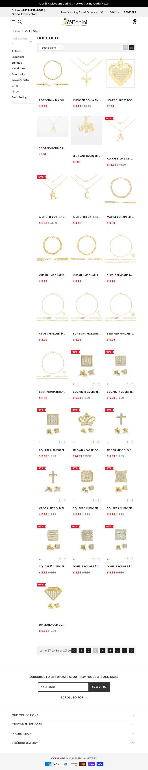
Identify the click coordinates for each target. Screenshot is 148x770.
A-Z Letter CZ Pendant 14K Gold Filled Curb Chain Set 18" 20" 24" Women (87, 217)
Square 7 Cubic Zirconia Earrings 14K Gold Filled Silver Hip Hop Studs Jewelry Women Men (120, 508)
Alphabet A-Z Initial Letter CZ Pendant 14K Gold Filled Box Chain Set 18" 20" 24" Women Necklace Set (120, 158)
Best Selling (19, 97)
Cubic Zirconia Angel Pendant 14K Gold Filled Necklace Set (87, 100)
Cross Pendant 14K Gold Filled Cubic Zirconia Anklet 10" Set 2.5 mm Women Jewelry (53, 333)
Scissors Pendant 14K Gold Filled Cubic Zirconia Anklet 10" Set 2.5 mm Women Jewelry (87, 333)
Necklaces (18, 68)
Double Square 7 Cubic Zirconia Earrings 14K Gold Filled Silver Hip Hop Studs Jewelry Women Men (87, 566)
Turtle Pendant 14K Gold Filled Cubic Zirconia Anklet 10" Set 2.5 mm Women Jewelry (120, 275)
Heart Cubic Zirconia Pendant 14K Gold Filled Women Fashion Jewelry (120, 100)
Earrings (17, 62)
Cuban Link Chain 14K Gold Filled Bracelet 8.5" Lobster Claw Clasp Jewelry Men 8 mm (53, 275)
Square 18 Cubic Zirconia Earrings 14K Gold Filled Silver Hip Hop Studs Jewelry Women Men (87, 392)
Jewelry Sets (20, 80)
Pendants (18, 74)
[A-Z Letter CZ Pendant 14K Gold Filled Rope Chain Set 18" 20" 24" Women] (52, 190)
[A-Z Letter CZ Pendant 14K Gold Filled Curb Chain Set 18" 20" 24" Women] (86, 190)
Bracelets (18, 57)
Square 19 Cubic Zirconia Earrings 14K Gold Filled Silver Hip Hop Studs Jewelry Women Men (53, 450)
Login (113, 12)
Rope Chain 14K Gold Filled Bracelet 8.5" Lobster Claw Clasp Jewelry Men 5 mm (53, 100)
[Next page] (131, 650)
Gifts (15, 86)
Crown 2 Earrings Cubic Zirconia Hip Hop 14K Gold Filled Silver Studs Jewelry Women (87, 450)
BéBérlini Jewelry (86, 758)
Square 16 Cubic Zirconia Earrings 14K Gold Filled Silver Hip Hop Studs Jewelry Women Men (53, 566)
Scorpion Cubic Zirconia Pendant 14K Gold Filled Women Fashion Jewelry (53, 148)
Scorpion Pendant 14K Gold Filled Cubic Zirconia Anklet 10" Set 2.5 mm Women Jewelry (53, 392)
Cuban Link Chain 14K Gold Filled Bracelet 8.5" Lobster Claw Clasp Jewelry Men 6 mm (87, 275)
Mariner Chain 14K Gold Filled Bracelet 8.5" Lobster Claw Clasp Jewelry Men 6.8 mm (120, 217)
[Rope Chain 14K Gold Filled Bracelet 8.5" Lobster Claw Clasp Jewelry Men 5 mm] (52, 73)
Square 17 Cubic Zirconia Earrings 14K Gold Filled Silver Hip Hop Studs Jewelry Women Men (120, 392)
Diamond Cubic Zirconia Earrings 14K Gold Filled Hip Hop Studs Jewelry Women (53, 625)
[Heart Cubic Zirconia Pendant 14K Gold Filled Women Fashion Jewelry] (120, 73)
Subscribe (99, 687)
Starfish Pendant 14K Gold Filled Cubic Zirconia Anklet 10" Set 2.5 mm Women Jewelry (120, 333)
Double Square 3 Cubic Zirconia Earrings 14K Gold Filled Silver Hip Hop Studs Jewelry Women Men (120, 566)
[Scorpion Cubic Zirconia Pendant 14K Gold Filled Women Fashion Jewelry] (52, 126)
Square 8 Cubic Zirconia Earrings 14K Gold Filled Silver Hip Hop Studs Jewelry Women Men (87, 508)
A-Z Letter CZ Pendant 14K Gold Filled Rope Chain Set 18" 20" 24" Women (53, 217)
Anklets (16, 51)
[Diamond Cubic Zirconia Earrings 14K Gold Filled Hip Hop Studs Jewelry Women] (52, 598)
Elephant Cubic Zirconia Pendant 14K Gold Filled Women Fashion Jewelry (87, 156)
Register (130, 12)
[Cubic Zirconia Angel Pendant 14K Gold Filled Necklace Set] (86, 73)
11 (124, 650)
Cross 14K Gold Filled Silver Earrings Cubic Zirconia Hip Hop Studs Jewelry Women (120, 450)
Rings (15, 91)
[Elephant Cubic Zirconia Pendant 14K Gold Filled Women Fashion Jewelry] (86, 130)
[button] (13, 22)
